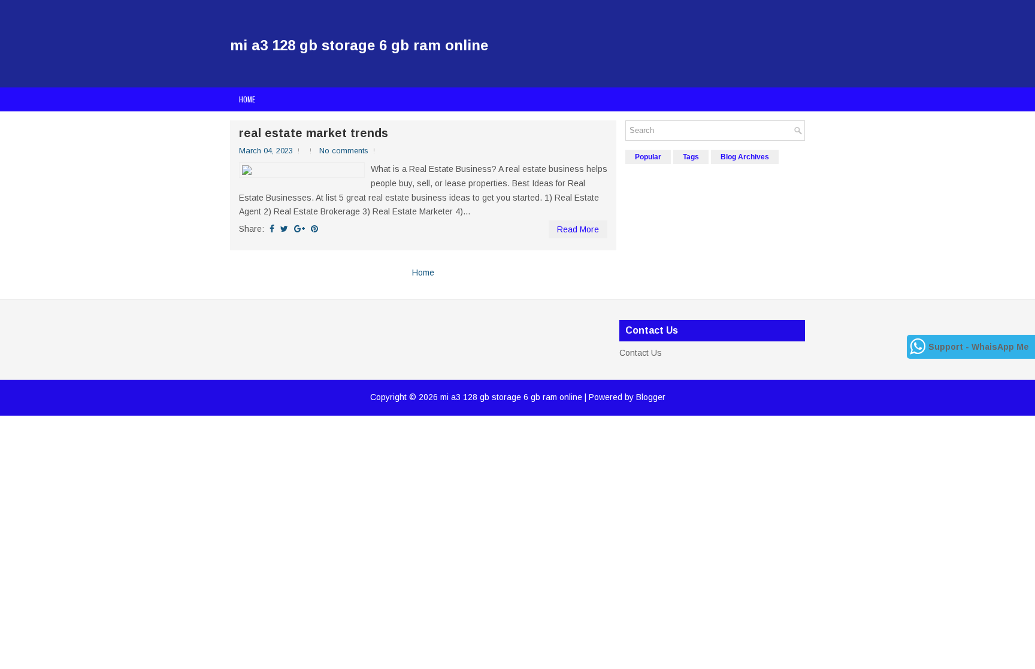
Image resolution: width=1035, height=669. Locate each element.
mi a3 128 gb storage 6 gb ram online (359, 45)
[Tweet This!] (284, 229)
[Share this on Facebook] (272, 229)
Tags (691, 157)
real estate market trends (313, 133)
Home (247, 99)
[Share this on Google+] (299, 229)
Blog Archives (745, 157)
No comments (343, 150)
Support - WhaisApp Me (978, 347)
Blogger (650, 397)
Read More (578, 229)
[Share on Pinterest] (314, 229)
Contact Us (640, 353)
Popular (648, 157)
